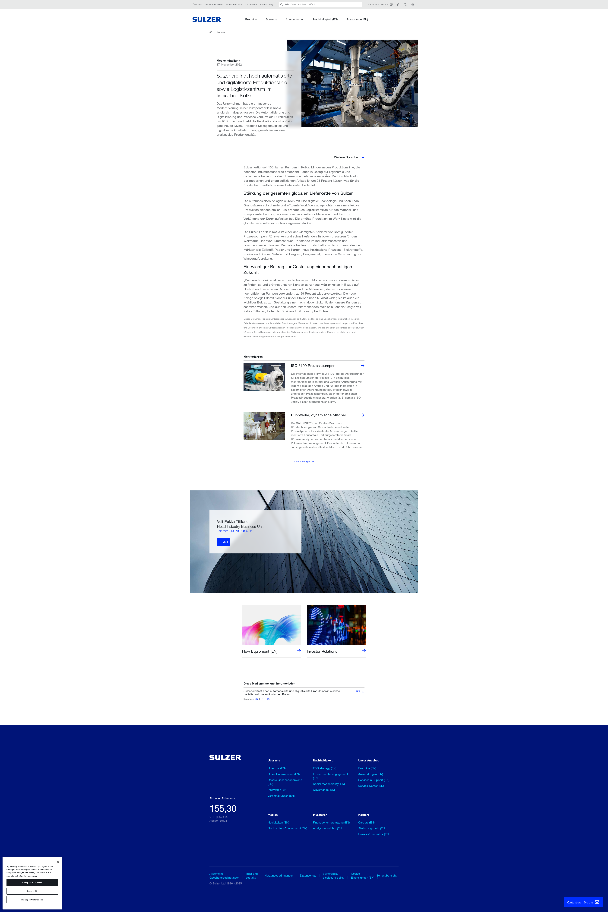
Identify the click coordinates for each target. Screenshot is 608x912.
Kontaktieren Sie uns (580, 902)
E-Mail (224, 542)
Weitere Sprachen (347, 157)
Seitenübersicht (386, 875)
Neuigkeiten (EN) (278, 822)
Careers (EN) (366, 822)
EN (256, 698)
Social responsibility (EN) (329, 784)
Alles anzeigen (302, 461)
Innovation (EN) (277, 789)
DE (268, 698)
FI (262, 698)
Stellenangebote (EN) (372, 828)
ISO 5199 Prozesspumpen (313, 365)
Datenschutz (308, 875)
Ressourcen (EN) (357, 19)
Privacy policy (30, 875)
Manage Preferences (32, 899)
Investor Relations (214, 4)
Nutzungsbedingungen (279, 875)
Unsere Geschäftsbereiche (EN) (285, 782)
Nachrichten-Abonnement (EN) (287, 828)
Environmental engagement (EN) (330, 776)
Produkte (251, 19)
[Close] (57, 861)
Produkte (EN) (367, 768)
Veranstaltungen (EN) (281, 795)
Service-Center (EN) (371, 785)
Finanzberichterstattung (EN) (331, 822)
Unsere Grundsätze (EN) (374, 834)
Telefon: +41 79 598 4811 (235, 531)
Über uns (197, 4)
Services (271, 19)
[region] (32, 883)
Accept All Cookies (32, 882)
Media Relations (234, 4)
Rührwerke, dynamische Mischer (318, 415)
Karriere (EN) (266, 4)
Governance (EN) (324, 789)
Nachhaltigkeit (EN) (325, 19)
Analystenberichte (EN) (327, 828)
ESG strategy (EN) (324, 768)
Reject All (32, 891)
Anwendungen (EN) (370, 774)
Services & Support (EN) (373, 780)
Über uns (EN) (277, 768)
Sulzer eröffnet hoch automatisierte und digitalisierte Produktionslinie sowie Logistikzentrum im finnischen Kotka (302, 692)
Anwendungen (295, 19)
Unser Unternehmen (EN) (284, 774)
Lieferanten (251, 4)
